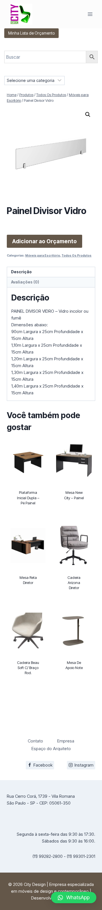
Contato (35, 741)
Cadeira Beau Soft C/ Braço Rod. (28, 667)
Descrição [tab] (21, 272)
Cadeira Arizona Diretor (73, 582)
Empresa (65, 741)
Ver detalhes (28, 515)
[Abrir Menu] (90, 14)
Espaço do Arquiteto (51, 748)
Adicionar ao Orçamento (44, 241)
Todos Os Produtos (76, 255)
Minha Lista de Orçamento (31, 33)
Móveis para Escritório (42, 255)
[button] (88, 114)
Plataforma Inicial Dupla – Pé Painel (28, 497)
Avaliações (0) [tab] (25, 282)
